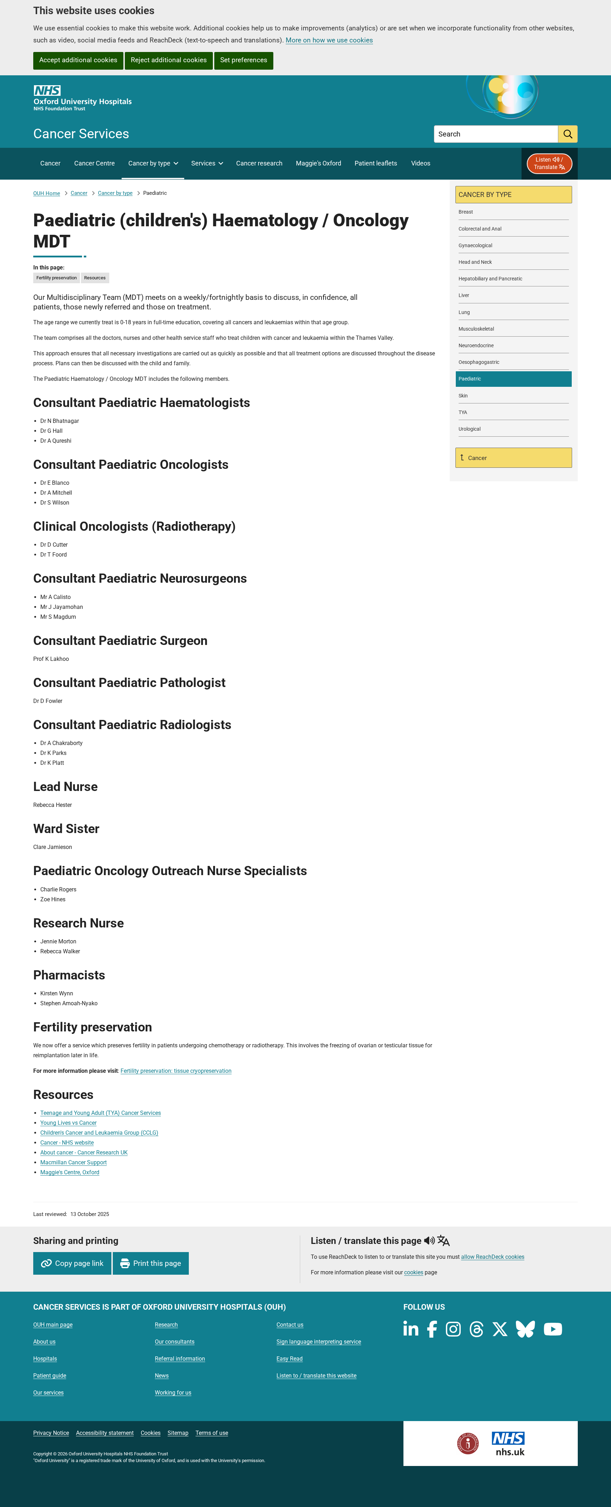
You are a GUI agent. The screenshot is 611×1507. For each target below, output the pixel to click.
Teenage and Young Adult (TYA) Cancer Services (100, 1113)
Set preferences (243, 60)
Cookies (151, 1433)
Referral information (180, 1358)
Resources (95, 277)
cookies (413, 1272)
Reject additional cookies (169, 60)
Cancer (79, 193)
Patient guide (49, 1375)
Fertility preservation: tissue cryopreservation (176, 1070)
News (162, 1375)
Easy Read (290, 1358)
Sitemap (178, 1433)
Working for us (173, 1392)
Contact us (290, 1324)
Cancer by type (115, 193)
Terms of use (212, 1433)
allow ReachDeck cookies (492, 1257)
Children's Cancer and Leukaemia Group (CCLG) (99, 1132)
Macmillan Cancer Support (73, 1162)
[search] (568, 134)
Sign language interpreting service (319, 1341)
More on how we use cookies (329, 40)
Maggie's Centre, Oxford (69, 1172)
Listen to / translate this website (316, 1375)
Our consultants (174, 1341)
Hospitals (45, 1358)
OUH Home (46, 193)
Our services (48, 1392)
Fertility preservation (56, 277)
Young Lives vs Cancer (68, 1122)
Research (166, 1324)
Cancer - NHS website (67, 1142)
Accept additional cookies (78, 60)
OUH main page (52, 1324)
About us (44, 1341)
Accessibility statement (105, 1433)
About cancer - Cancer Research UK (84, 1152)
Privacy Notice (51, 1433)
